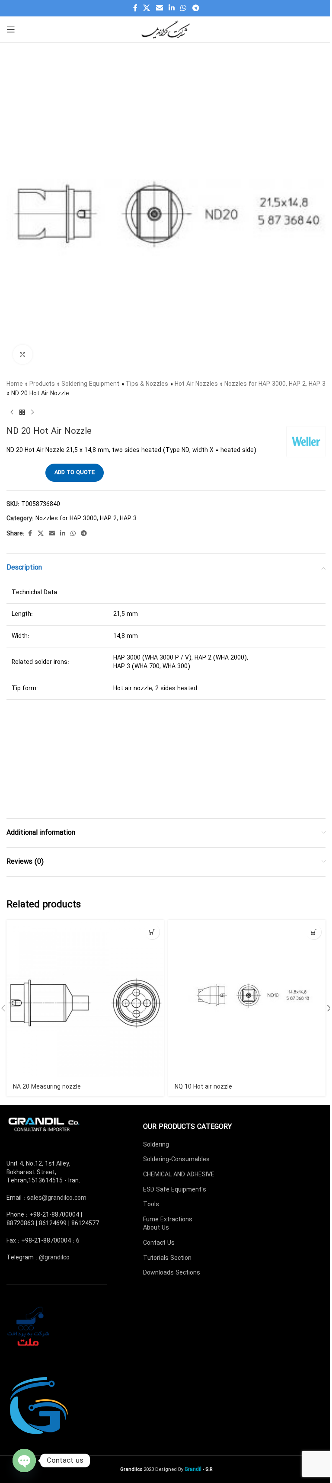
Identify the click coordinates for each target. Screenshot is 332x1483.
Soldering (156, 1145)
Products (42, 384)
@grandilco (54, 1257)
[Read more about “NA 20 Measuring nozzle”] (152, 931)
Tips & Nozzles (147, 384)
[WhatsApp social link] (183, 8)
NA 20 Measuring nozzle (47, 1087)
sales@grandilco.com (56, 1198)
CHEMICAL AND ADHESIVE (178, 1174)
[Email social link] (159, 8)
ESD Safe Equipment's (174, 1190)
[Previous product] (11, 412)
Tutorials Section (167, 1258)
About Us (156, 1228)
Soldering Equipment (90, 384)
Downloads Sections (171, 1273)
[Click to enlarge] (22, 354)
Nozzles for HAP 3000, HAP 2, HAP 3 (275, 384)
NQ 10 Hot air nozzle (203, 1087)
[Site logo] (166, 29)
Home (14, 384)
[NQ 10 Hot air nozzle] (247, 998)
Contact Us (159, 1243)
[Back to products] (22, 412)
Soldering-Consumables (176, 1159)
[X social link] (146, 8)
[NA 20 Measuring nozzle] (85, 998)
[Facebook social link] (135, 8)
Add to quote (74, 472)
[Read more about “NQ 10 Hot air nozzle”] (313, 931)
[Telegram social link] (195, 8)
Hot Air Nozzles (196, 384)
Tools (151, 1204)
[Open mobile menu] (10, 29)
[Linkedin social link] (171, 8)
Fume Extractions (167, 1219)
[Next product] (32, 412)
